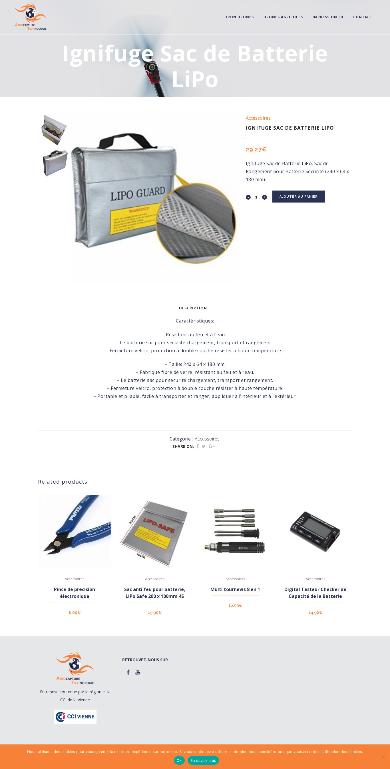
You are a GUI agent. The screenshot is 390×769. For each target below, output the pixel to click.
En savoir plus (203, 760)
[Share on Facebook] (197, 446)
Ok (179, 760)
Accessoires (258, 118)
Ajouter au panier (299, 197)
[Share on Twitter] (204, 446)
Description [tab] (193, 308)
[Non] (383, 757)
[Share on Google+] (212, 446)
